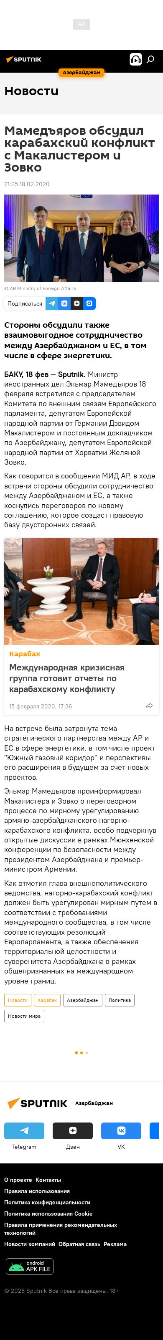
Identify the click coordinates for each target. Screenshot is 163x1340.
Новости (18, 1000)
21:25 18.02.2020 (27, 184)
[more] (149, 705)
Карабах (25, 654)
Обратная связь (79, 1244)
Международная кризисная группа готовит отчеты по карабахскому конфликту (67, 678)
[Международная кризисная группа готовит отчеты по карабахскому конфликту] (81, 591)
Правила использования (37, 1191)
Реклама (115, 1244)
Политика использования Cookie (48, 1213)
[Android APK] (29, 1267)
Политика (120, 1000)
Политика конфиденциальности (47, 1202)
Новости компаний (29, 1244)
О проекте (18, 1179)
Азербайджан (83, 1000)
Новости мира (24, 1016)
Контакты (48, 1179)
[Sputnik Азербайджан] (25, 62)
